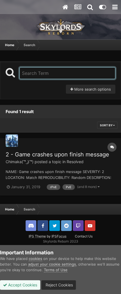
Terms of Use (56, 270)
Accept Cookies (22, 284)
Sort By (106, 125)
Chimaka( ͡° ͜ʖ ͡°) (19, 161)
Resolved (75, 161)
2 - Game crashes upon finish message (57, 154)
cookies (35, 258)
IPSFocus (58, 236)
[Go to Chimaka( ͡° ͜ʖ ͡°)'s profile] (12, 140)
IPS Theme (37, 236)
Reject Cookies (58, 284)
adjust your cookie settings (52, 264)
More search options (92, 89)
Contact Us (84, 236)
